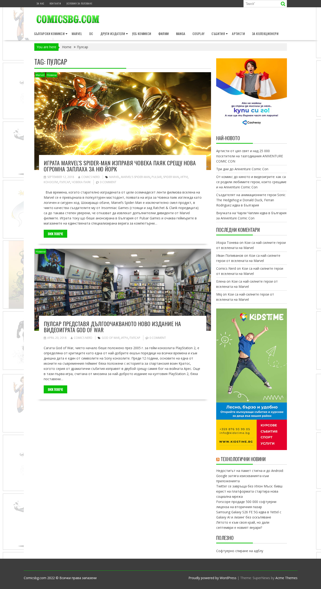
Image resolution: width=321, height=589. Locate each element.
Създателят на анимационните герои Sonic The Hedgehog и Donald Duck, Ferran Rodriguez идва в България (251, 200)
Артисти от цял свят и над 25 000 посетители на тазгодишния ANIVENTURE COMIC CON (249, 156)
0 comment (108, 182)
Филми (163, 33)
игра (124, 338)
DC (91, 33)
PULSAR (157, 177)
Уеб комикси (141, 33)
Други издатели (112, 33)
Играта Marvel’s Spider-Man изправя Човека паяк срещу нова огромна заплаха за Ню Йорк (120, 165)
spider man (171, 177)
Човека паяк (81, 182)
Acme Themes (286, 578)
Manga (180, 33)
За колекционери (265, 33)
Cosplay (198, 33)
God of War (111, 338)
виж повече (55, 233)
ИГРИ (184, 177)
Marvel (77, 33)
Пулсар (64, 182)
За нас (40, 3)
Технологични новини (243, 459)
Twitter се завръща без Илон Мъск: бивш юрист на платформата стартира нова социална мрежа (249, 491)
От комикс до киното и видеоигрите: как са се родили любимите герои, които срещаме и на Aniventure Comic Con (251, 181)
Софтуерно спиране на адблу (239, 551)
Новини (52, 75)
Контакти (55, 3)
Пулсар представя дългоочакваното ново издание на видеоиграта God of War (112, 326)
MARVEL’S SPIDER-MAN (135, 177)
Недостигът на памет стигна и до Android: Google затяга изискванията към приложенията (250, 475)
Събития (218, 33)
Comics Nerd (90, 177)
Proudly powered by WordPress (212, 578)
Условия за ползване (79, 3)
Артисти (238, 33)
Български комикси (49, 33)
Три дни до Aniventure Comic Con (242, 169)
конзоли (51, 182)
